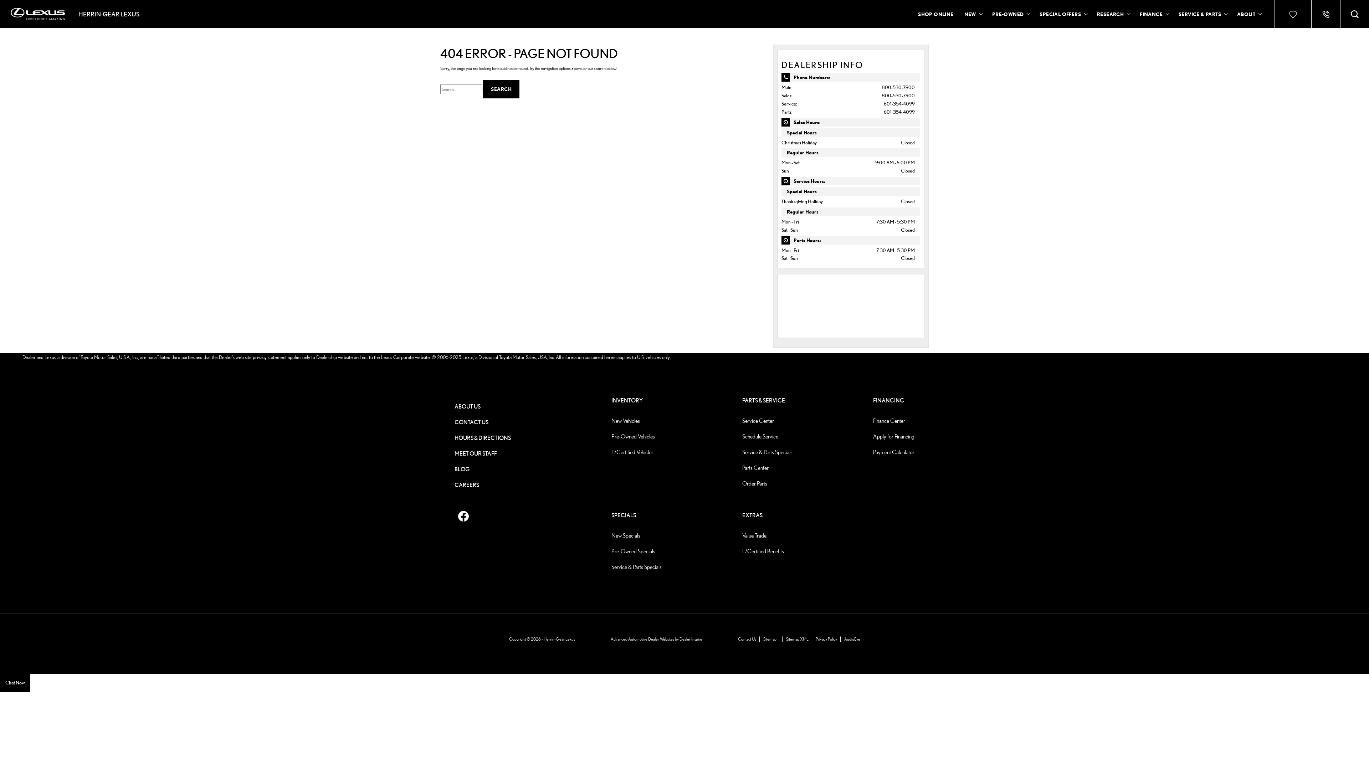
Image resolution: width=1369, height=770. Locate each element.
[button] (1354, 14)
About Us (468, 406)
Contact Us (471, 422)
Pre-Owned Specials (633, 551)
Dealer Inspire (691, 639)
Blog (462, 469)
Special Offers (1060, 14)
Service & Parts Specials (767, 452)
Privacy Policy (826, 639)
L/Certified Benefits (763, 551)
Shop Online (935, 14)
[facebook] (463, 516)
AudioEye (852, 639)
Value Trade (754, 535)
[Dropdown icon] (1326, 14)
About (1246, 14)
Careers (467, 485)
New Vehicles (625, 420)
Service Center (758, 420)
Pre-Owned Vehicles (633, 436)
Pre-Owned (1008, 14)
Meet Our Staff (476, 453)
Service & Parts (1200, 14)
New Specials (625, 535)
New (970, 14)
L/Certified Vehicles (632, 452)
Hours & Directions (483, 438)
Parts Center (755, 467)
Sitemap (769, 639)
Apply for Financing (893, 436)
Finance (1151, 14)
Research (1110, 15)
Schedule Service (760, 436)
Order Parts (754, 483)
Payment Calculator (893, 452)
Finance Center (889, 420)
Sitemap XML (797, 639)
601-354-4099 (899, 104)
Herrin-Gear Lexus (559, 639)
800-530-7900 (898, 87)
